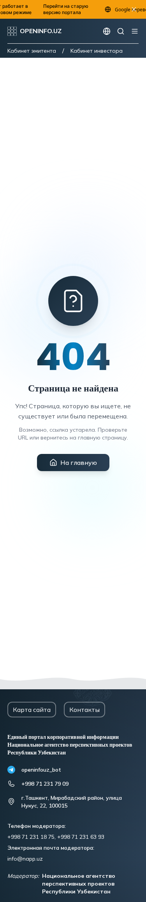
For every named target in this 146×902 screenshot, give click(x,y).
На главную (78, 462)
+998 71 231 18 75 (31, 836)
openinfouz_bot (41, 769)
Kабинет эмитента (31, 50)
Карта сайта (32, 709)
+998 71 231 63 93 (80, 836)
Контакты (84, 709)
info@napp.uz (25, 858)
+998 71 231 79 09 (45, 783)
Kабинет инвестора (96, 50)
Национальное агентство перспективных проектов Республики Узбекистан (78, 883)
